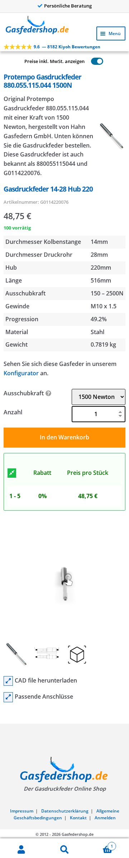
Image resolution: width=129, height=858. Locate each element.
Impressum (21, 811)
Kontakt (78, 818)
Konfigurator (21, 373)
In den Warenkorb (64, 437)
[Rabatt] (12, 473)
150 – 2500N (107, 293)
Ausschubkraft (24, 393)
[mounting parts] (8, 697)
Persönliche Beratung (68, 6)
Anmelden (105, 818)
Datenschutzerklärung (65, 811)
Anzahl (13, 412)
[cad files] (8, 681)
